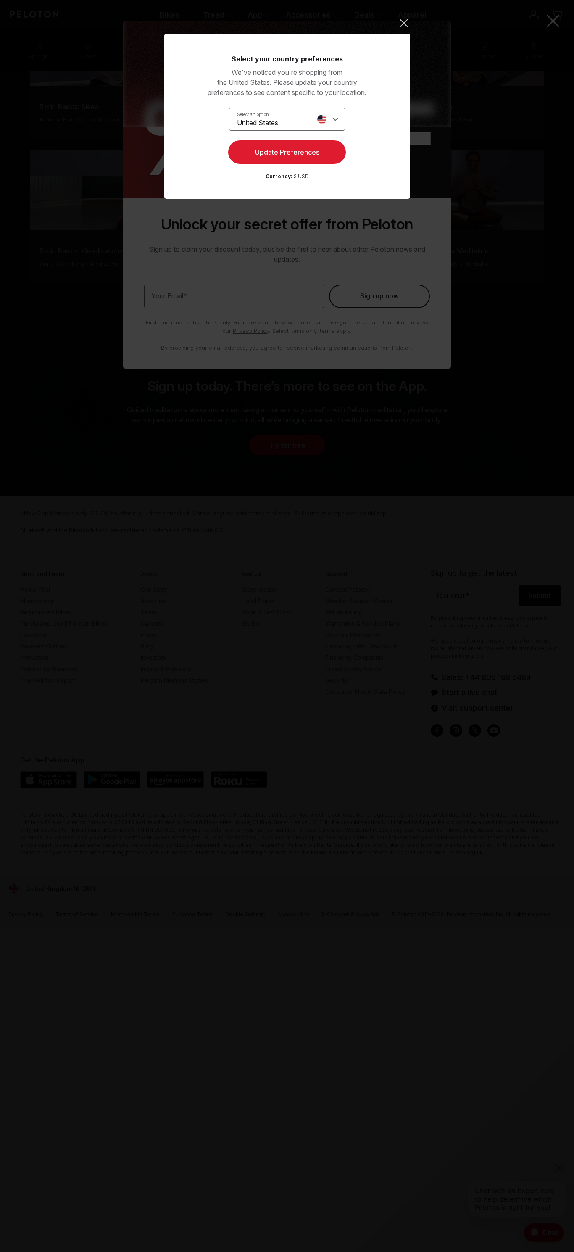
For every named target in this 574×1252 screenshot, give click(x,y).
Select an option (253, 114)
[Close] (287, 23)
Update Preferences (287, 152)
